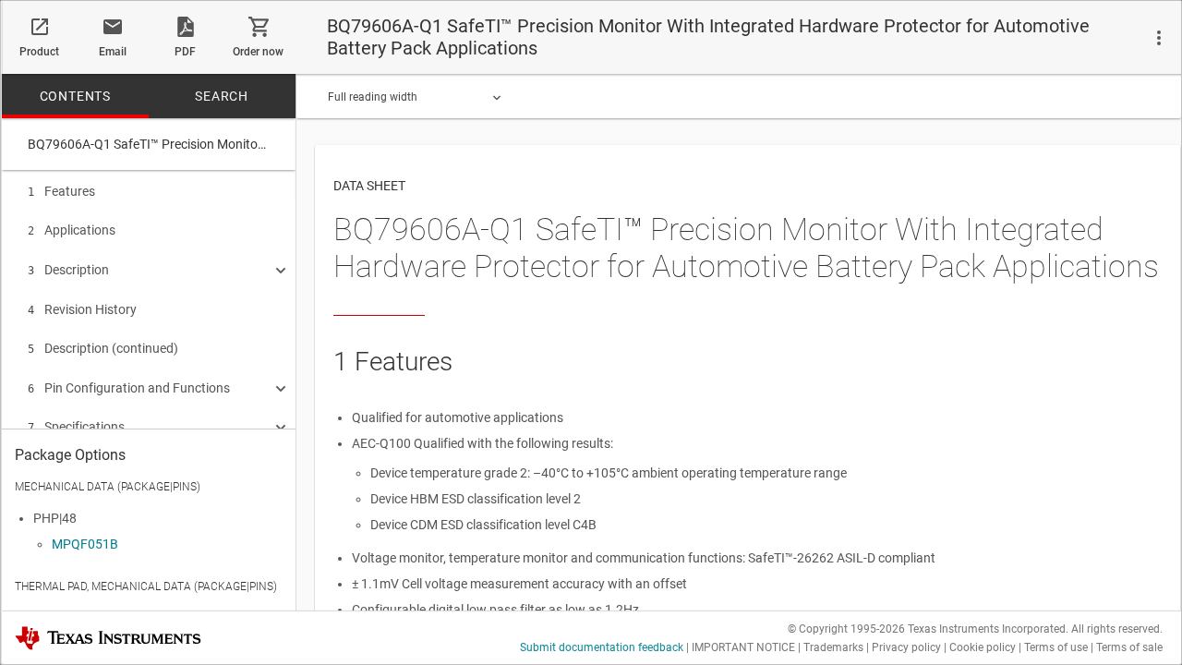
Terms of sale (1129, 647)
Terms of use (1056, 647)
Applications (71, 230)
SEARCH (221, 96)
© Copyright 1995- (846, 629)
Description (68, 269)
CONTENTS (75, 96)
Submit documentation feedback (601, 647)
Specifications (76, 426)
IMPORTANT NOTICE (743, 647)
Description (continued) (103, 348)
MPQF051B (85, 544)
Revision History (82, 309)
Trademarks (833, 647)
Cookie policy (982, 647)
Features (61, 191)
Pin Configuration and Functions (129, 388)
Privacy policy (906, 647)
